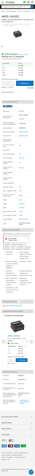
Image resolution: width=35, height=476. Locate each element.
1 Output (21, 158)
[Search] (32, 6)
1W (20, 154)
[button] (2, 2)
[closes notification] (28, 238)
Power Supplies (11, 11)
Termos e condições (7, 457)
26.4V (21, 215)
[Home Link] (13, 2)
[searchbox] (16, 6)
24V (20, 191)
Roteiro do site (5, 459)
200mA (21, 168)
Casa (3, 11)
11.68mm (21, 207)
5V (20, 162)
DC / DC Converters (24, 11)
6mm (20, 200)
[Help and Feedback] (31, 472)
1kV (20, 187)
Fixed (20, 195)
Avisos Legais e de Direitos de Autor (11, 455)
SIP (20, 145)
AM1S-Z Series (23, 132)
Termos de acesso (6, 453)
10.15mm (21, 204)
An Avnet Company (7, 469)
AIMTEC (21, 111)
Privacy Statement (20, 457)
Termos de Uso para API (21, 453)
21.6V (21, 211)
